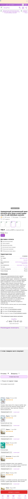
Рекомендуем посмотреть (10, 328)
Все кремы (11, 311)
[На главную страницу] (1, 8)
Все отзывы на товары (14, 313)
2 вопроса (23, 217)
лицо (26, 265)
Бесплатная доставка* (7, 241)
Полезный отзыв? (6, 412)
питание (25, 262)
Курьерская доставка (7, 245)
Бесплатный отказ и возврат (9, 247)
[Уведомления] (26, 5)
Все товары (11, 309)
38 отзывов (15, 217)
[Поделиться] (26, 8)
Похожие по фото (15, 208)
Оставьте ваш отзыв (14, 376)
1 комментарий (16, 412)
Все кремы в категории (7, 307)
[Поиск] (19, 8)
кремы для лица (23, 258)
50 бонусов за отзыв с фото (8, 251)
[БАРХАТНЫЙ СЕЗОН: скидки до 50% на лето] (14, 2)
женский (25, 260)
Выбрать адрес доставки (7, 5)
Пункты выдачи (6, 243)
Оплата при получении (7, 249)
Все (26, 328)
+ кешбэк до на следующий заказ (14, 230)
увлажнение (24, 263)
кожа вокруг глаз (21, 265)
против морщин (19, 262)
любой (25, 267)
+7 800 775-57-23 (14, 321)
